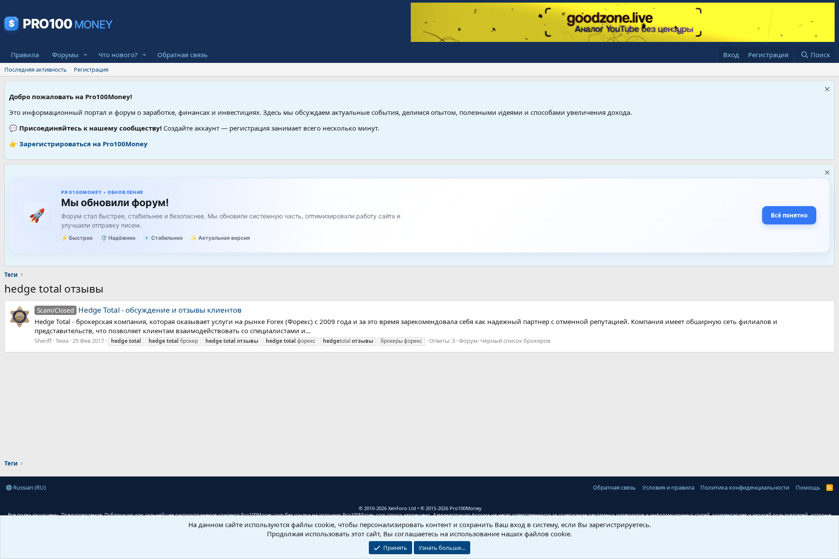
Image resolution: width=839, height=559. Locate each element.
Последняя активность (35, 69)
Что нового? (118, 54)
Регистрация (91, 69)
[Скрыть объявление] (826, 90)
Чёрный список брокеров (515, 341)
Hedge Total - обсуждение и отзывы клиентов (139, 310)
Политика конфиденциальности (744, 487)
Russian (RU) (29, 487)
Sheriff (43, 341)
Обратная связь (182, 54)
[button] (86, 55)
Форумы (65, 54)
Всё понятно (789, 215)
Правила (25, 54)
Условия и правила (668, 487)
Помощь (808, 487)
